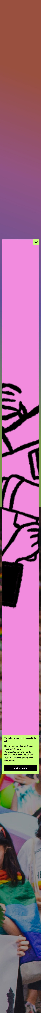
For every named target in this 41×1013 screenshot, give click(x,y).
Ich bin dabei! (20, 768)
